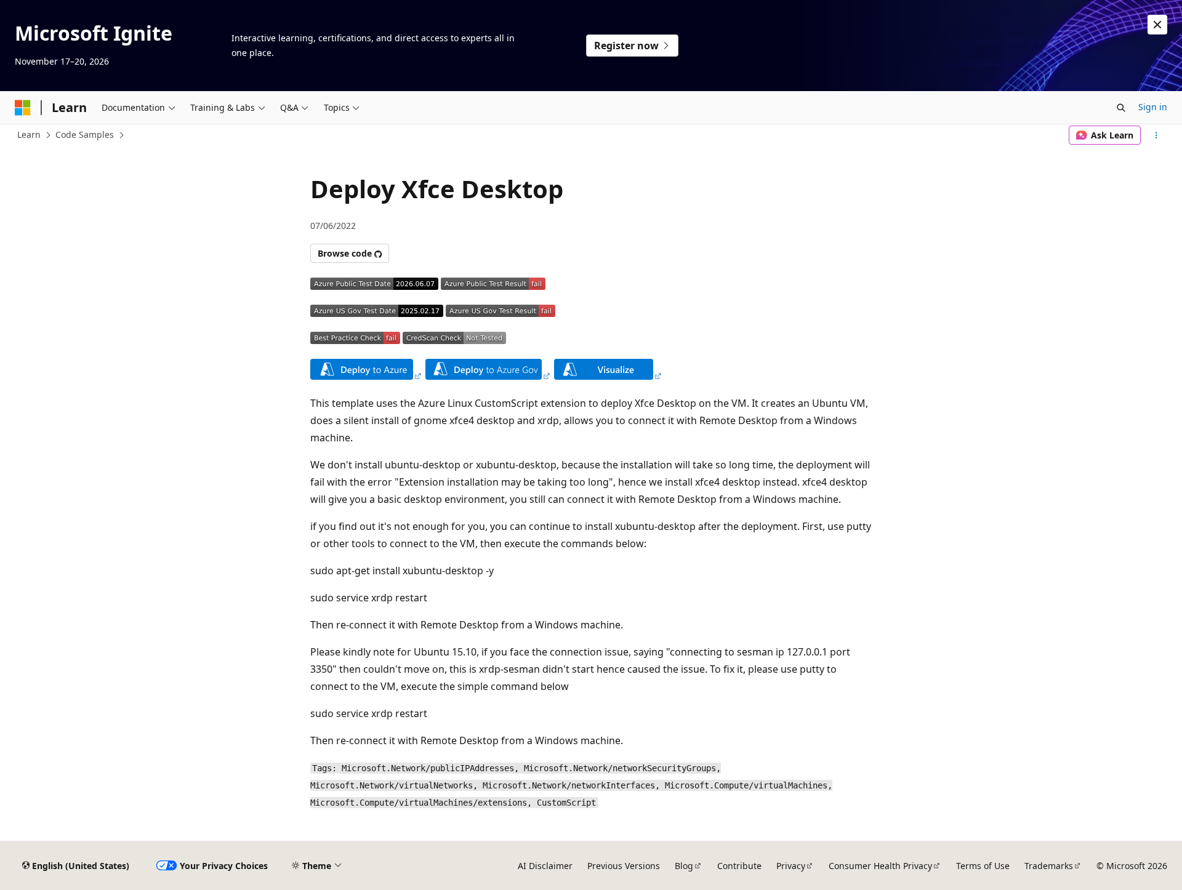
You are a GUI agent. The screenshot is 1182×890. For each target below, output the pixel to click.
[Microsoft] (23, 108)
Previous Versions (623, 866)
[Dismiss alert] (1157, 24)
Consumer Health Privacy (880, 866)
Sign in (1152, 107)
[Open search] (1121, 108)
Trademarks (1048, 866)
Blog (684, 866)
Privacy (790, 866)
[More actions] (1156, 135)
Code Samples (84, 134)
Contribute (739, 866)
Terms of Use (983, 866)
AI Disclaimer (545, 866)
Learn (29, 134)
